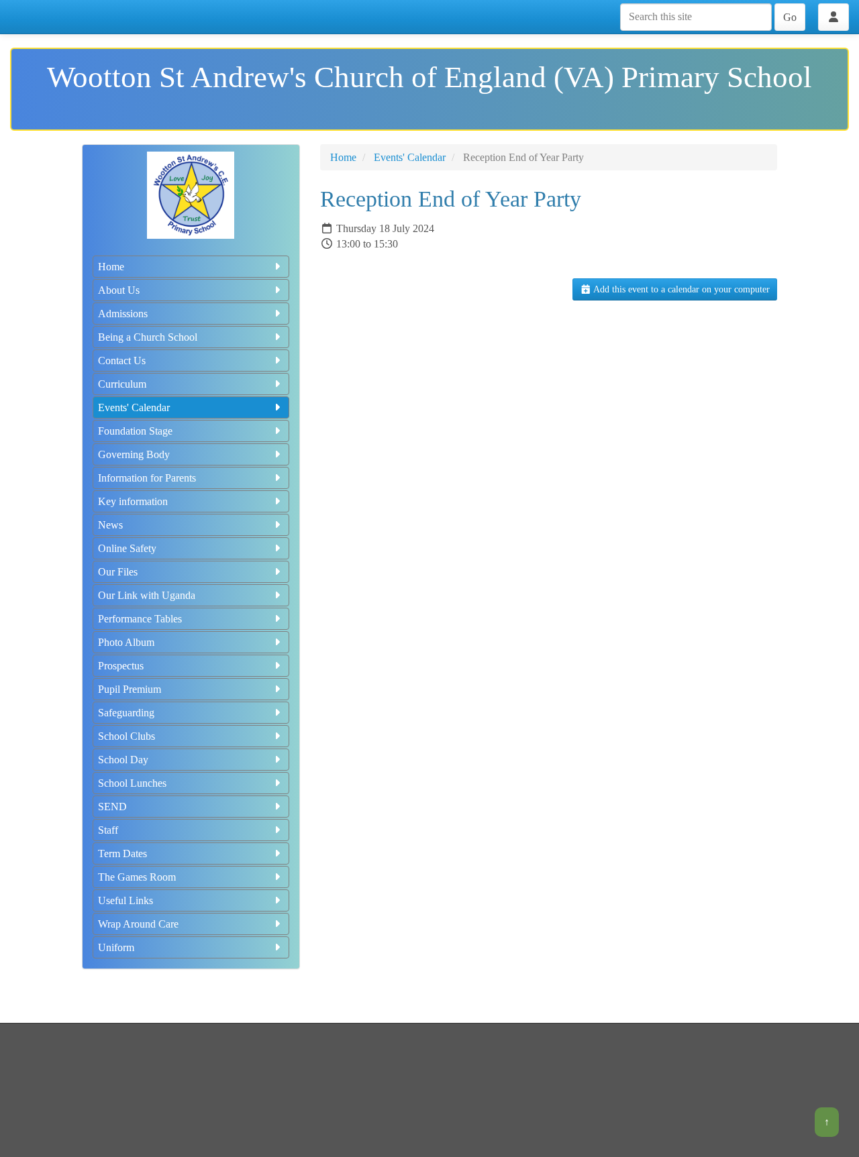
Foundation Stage (135, 431)
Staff (108, 830)
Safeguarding (126, 712)
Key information (133, 501)
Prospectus (121, 665)
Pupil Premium (129, 689)
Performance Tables (140, 618)
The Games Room (137, 877)
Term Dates (122, 853)
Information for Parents (147, 478)
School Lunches (132, 783)
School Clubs (126, 736)
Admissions (123, 313)
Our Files (118, 571)
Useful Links (125, 900)
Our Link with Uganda (146, 595)
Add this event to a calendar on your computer (680, 289)
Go (790, 17)
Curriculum (122, 384)
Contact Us (122, 360)
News (110, 525)
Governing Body (134, 454)
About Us (119, 290)
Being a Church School (147, 337)
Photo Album (126, 642)
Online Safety (127, 548)
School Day (123, 759)
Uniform (116, 947)
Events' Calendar (134, 407)
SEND (112, 806)
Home (111, 266)
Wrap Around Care (138, 924)
